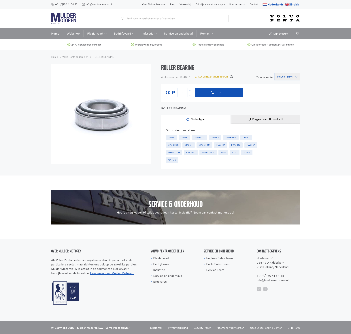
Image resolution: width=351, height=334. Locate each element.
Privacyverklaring (178, 327)
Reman (205, 33)
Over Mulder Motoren (153, 4)
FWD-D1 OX (174, 152)
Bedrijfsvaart (122, 33)
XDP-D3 (172, 159)
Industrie (147, 33)
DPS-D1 (189, 145)
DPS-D (246, 137)
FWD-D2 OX (208, 152)
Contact (254, 4)
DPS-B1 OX (230, 137)
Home (55, 33)
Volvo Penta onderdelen (75, 56)
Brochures (160, 281)
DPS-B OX (199, 137)
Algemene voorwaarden (230, 327)
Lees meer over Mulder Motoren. (112, 273)
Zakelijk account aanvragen (210, 4)
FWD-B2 (235, 145)
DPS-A (171, 137)
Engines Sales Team (219, 258)
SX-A (223, 152)
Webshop (73, 33)
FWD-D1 (251, 145)
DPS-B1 (215, 137)
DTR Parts (294, 327)
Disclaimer (156, 327)
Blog (172, 4)
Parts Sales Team (217, 264)
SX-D (234, 152)
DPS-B (184, 137)
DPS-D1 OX (204, 145)
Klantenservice (237, 4)
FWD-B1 (220, 145)
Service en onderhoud (178, 33)
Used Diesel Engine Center (266, 327)
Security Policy (202, 327)
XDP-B (247, 152)
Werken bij (185, 4)
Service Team (215, 270)
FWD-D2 (190, 152)
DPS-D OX (173, 145)
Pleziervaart (95, 33)
